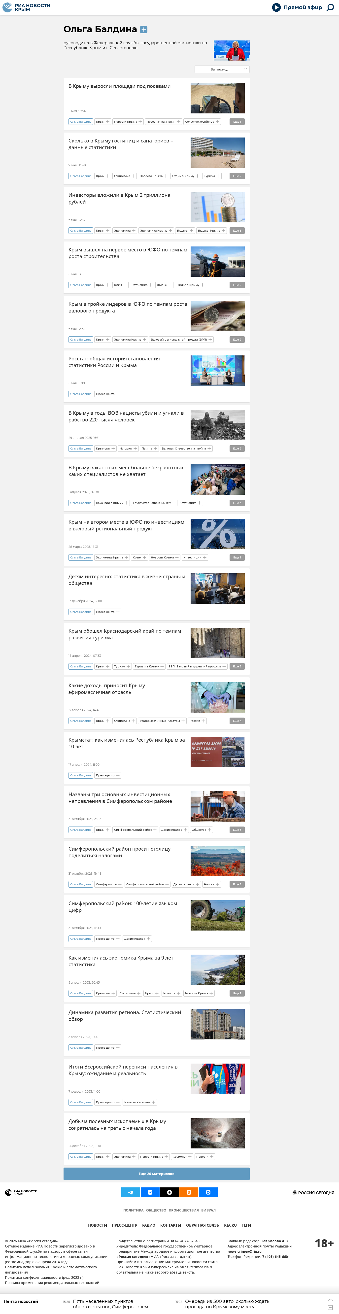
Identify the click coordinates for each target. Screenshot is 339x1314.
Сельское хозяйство (199, 121)
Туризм (209, 176)
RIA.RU (230, 1226)
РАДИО (148, 1226)
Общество (199, 829)
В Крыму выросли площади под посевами (119, 86)
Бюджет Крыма (209, 230)
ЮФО (118, 285)
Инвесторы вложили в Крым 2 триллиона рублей (119, 198)
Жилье (162, 285)
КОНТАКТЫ (170, 1226)
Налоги (209, 884)
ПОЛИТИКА (133, 1210)
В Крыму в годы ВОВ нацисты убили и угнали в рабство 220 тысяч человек (126, 416)
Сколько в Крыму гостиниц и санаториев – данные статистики (120, 144)
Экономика (122, 230)
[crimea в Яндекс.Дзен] (169, 1192)
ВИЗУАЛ (208, 1210)
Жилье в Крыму (187, 285)
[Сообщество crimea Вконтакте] (150, 1192)
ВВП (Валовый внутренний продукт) (195, 666)
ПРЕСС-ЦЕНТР (124, 1226)
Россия (195, 721)
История (126, 448)
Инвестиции (192, 557)
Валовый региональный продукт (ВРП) (179, 339)
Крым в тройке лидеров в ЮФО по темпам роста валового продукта (127, 307)
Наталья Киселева (137, 1102)
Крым (100, 121)
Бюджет (182, 230)
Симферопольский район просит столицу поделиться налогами (119, 852)
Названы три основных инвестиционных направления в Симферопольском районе (120, 798)
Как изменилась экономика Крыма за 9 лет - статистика (122, 961)
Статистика (122, 176)
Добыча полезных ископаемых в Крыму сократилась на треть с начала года (117, 1125)
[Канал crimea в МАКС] (208, 1192)
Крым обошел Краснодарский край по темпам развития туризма (124, 634)
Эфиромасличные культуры (160, 721)
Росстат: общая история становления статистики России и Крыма (114, 362)
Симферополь (106, 884)
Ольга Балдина (100, 29)
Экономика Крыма (153, 230)
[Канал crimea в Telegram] (130, 1192)
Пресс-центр (105, 394)
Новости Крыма (125, 121)
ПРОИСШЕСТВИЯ (184, 1210)
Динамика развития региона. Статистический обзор (124, 1016)
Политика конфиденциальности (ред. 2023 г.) (44, 1278)
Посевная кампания (161, 121)
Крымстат (103, 448)
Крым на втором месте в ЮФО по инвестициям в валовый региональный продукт (126, 525)
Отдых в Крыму (183, 176)
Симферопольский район (133, 829)
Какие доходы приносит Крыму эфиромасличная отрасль (106, 689)
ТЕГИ (246, 1226)
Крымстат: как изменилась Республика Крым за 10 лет (126, 743)
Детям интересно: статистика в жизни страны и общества (126, 580)
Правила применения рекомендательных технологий (52, 1283)
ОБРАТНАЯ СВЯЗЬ (202, 1226)
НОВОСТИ (97, 1226)
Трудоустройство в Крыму (152, 503)
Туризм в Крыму (147, 666)
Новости (169, 993)
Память (147, 448)
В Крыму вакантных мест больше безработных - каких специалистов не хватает (127, 471)
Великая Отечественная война (184, 448)
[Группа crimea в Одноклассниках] (188, 1192)
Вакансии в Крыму (109, 503)
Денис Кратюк (171, 829)
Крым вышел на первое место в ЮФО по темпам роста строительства (127, 253)
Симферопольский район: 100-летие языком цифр (122, 907)
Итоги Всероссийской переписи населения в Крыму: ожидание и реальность (123, 1070)
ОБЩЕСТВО (156, 1210)
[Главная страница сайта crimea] (26, 7)
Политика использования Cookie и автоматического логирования (51, 1270)
